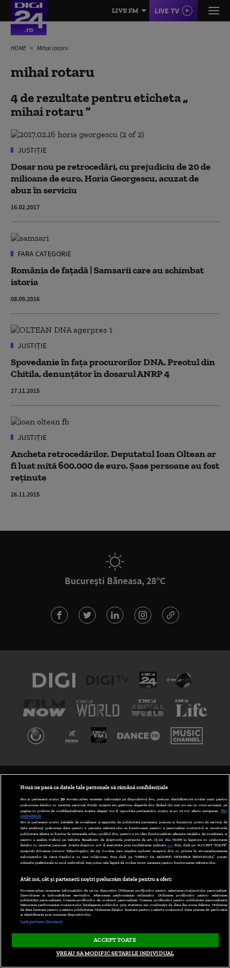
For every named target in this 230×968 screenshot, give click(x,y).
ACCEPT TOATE (115, 939)
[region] (115, 871)
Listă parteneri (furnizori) (41, 921)
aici (170, 845)
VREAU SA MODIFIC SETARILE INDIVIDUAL (115, 953)
